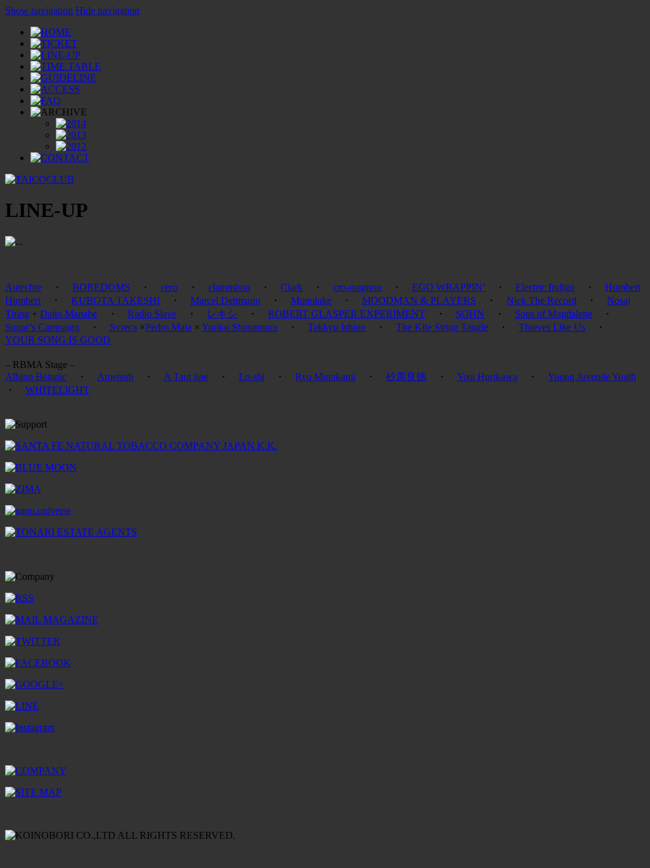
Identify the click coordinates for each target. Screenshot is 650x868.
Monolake (311, 300)
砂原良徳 (406, 376)
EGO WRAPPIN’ (448, 287)
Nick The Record (541, 300)
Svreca (123, 327)
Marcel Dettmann (225, 300)
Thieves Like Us (552, 327)
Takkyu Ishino (337, 327)
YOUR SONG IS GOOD (57, 339)
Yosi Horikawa (487, 376)
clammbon (229, 287)
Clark (292, 287)
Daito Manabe (68, 313)
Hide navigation (108, 10)
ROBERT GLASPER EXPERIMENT (346, 313)
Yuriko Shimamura (239, 327)
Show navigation (39, 10)
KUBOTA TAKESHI (115, 300)
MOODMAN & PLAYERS (419, 300)
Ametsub (115, 376)
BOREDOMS (101, 287)
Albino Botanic (36, 376)
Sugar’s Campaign (42, 327)
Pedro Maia (168, 327)
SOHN (470, 313)
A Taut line (186, 376)
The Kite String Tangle (442, 327)
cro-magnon (357, 287)
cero (169, 287)
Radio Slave (152, 313)
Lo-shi (252, 376)
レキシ (222, 313)
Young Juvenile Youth (592, 376)
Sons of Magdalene (553, 313)
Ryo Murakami (325, 376)
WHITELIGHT (57, 390)
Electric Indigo (544, 287)
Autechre (23, 287)
